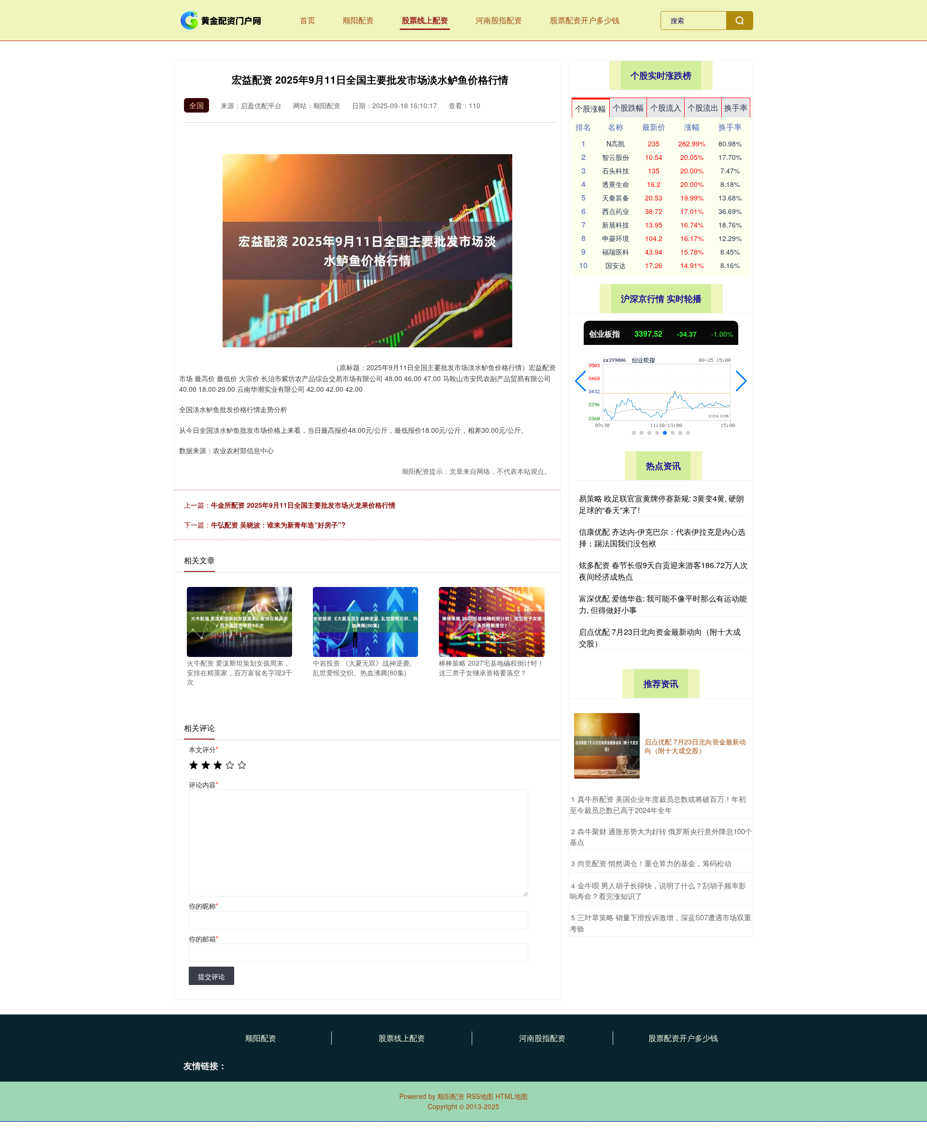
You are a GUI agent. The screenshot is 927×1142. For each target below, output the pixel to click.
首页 (307, 20)
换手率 (735, 107)
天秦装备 (615, 197)
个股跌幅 (628, 107)
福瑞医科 (615, 252)
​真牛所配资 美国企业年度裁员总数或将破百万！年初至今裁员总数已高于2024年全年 (658, 804)
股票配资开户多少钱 (584, 20)
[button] (580, 381)
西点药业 (615, 211)
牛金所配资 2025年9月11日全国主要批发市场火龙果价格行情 (303, 505)
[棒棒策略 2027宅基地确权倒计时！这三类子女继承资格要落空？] (491, 621)
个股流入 (665, 107)
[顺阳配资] (221, 19)
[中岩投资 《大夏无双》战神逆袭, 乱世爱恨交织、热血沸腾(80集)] (365, 621)
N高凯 (615, 143)
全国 (196, 105)
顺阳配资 (358, 20)
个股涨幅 (590, 108)
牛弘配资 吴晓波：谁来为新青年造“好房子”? (278, 524)
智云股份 (615, 157)
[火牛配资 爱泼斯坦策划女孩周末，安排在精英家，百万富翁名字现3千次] (239, 621)
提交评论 (211, 976)
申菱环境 (615, 238)
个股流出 (703, 107)
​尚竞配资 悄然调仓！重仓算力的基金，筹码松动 (654, 863)
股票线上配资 (425, 20)
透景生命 (615, 184)
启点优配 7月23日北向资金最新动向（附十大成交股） (695, 746)
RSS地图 (479, 1096)
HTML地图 (511, 1096)
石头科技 (615, 170)
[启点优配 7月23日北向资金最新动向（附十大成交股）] (607, 746)
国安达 (615, 265)
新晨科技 (615, 224)
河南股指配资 (499, 20)
